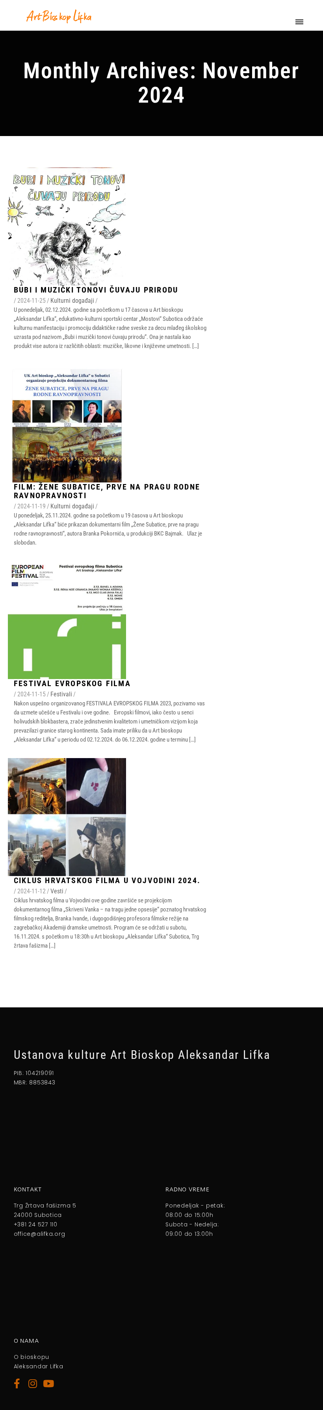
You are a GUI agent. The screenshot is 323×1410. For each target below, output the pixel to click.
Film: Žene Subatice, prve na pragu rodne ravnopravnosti (107, 491)
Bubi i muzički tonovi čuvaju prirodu (96, 290)
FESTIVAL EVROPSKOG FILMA (72, 683)
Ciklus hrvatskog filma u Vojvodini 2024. (107, 880)
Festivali (61, 694)
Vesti (56, 891)
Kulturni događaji (72, 300)
